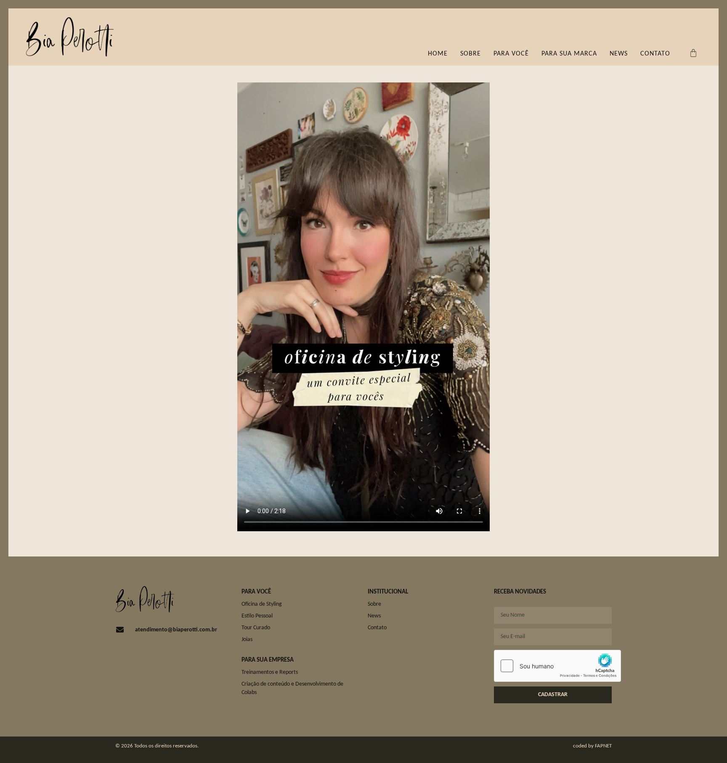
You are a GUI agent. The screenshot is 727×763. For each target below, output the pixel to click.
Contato (655, 53)
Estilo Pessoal (257, 616)
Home (438, 53)
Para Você (511, 53)
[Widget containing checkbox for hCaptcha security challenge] (557, 666)
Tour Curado (255, 628)
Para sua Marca (569, 53)
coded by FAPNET (592, 746)
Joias (246, 639)
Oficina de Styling (261, 604)
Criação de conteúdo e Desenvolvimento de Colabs (292, 688)
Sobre (470, 53)
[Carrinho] (693, 53)
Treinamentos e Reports (269, 672)
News (619, 53)
